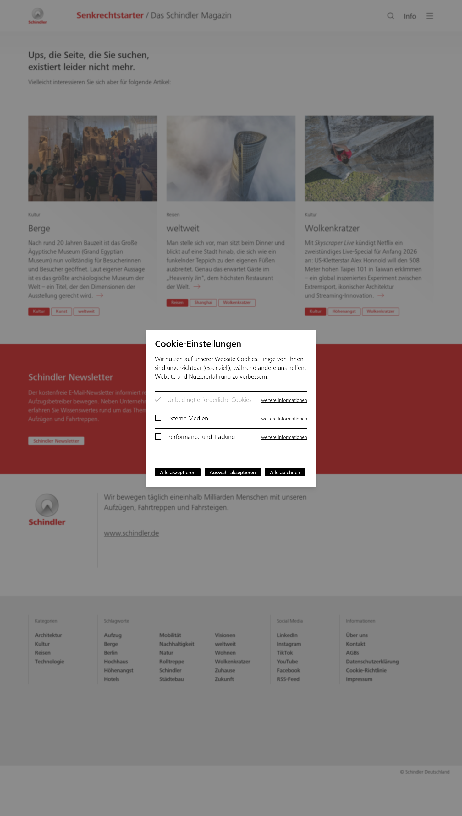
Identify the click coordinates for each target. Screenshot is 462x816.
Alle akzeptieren (177, 472)
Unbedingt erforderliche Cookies (209, 400)
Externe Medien (188, 419)
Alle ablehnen (285, 472)
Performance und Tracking (201, 438)
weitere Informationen (284, 400)
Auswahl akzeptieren (233, 472)
